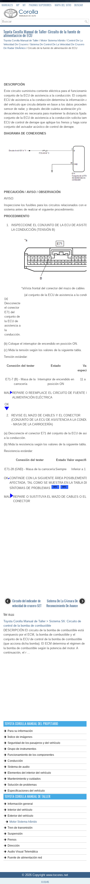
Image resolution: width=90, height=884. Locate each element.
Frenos (12, 839)
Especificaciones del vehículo (26, 790)
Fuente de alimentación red (25, 857)
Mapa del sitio (63, 5)
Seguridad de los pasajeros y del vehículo (34, 743)
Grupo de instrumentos (22, 748)
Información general (20, 803)
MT (24, 5)
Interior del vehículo (20, 809)
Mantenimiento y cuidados (24, 778)
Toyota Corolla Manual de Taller (21, 40)
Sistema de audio (19, 766)
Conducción (15, 760)
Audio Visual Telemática (23, 851)
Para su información (20, 731)
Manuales (7, 5)
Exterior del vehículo (20, 815)
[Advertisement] (45, 64)
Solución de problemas (22, 784)
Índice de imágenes (20, 737)
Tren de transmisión (20, 827)
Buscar (78, 5)
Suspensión (15, 833)
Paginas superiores (40, 5)
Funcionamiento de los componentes (31, 754)
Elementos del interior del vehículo (29, 772)
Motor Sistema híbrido (53, 40)
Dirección (14, 845)
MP (17, 5)
